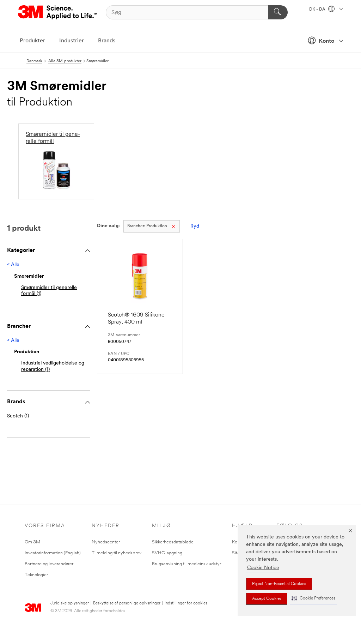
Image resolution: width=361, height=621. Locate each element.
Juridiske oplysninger (69, 603)
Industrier (71, 41)
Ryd (194, 226)
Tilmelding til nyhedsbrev (116, 553)
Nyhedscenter (106, 542)
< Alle (13, 264)
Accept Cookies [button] (266, 599)
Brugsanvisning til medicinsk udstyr (186, 564)
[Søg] (278, 12)
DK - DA (317, 9)
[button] (313, 598)
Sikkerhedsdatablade (173, 542)
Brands (106, 41)
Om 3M (32, 542)
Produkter (32, 41)
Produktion (147, 226)
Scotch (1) (18, 416)
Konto (326, 41)
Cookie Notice (263, 568)
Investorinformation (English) (53, 553)
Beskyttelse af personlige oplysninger (126, 603)
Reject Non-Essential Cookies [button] (279, 584)
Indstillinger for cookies (186, 603)
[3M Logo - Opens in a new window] (58, 12)
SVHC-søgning (167, 553)
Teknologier (36, 575)
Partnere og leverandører (49, 564)
